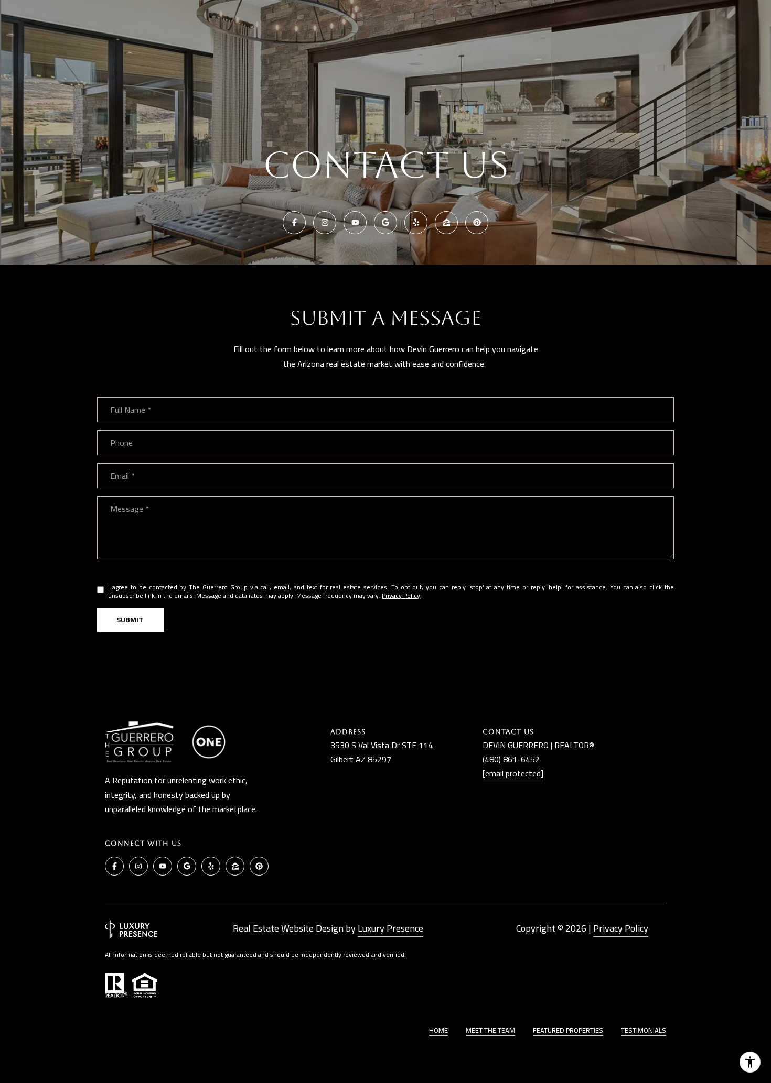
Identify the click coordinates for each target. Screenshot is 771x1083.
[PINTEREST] (476, 222)
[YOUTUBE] (355, 222)
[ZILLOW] (446, 222)
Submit (130, 620)
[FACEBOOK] (294, 222)
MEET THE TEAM (490, 1030)
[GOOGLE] (385, 222)
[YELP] (415, 222)
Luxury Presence (390, 928)
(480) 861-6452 (511, 759)
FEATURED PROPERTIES (568, 1030)
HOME (438, 1030)
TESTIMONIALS (643, 1030)
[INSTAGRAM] (324, 222)
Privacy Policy (401, 595)
